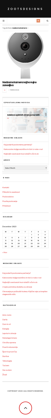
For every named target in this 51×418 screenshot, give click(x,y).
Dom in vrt (6, 324)
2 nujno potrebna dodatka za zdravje (17, 287)
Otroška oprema (9, 342)
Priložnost (6, 206)
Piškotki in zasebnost (11, 192)
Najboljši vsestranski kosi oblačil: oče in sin (21, 154)
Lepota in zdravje (9, 333)
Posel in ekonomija (10, 347)
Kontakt (5, 187)
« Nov (4, 252)
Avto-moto (6, 315)
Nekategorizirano (9, 338)
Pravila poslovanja (9, 201)
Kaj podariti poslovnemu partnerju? (18, 144)
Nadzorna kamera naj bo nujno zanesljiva (19, 83)
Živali (4, 374)
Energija (5, 329)
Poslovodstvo (8, 196)
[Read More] (8, 118)
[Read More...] (4, 90)
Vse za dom (7, 370)
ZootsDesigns (25, 9)
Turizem (5, 365)
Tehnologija (14, 90)
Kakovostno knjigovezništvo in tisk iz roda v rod (23, 149)
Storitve (10, 112)
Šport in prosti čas (9, 351)
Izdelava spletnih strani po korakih (23, 115)
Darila (4, 319)
